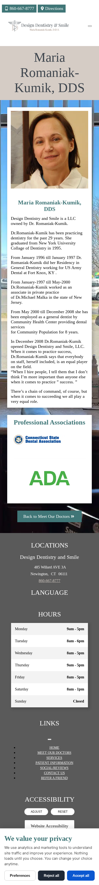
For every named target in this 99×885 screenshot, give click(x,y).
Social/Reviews (54, 768)
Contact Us (54, 773)
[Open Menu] (90, 26)
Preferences (20, 875)
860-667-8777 (49, 581)
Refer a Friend (54, 778)
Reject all (51, 875)
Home (54, 748)
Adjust (36, 811)
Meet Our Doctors (54, 753)
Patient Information (54, 763)
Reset (63, 811)
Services (54, 758)
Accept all (81, 875)
